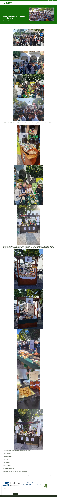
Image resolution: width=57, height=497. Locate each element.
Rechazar (10, 493)
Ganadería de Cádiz (9, 3)
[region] (10, 490)
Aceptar (15, 493)
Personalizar (5, 493)
